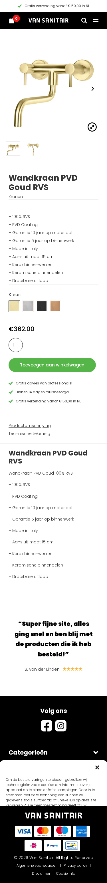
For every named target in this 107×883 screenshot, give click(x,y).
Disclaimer (41, 873)
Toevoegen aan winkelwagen (52, 365)
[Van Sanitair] (48, 20)
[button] (97, 768)
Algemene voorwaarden (37, 865)
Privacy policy (75, 865)
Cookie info (65, 873)
